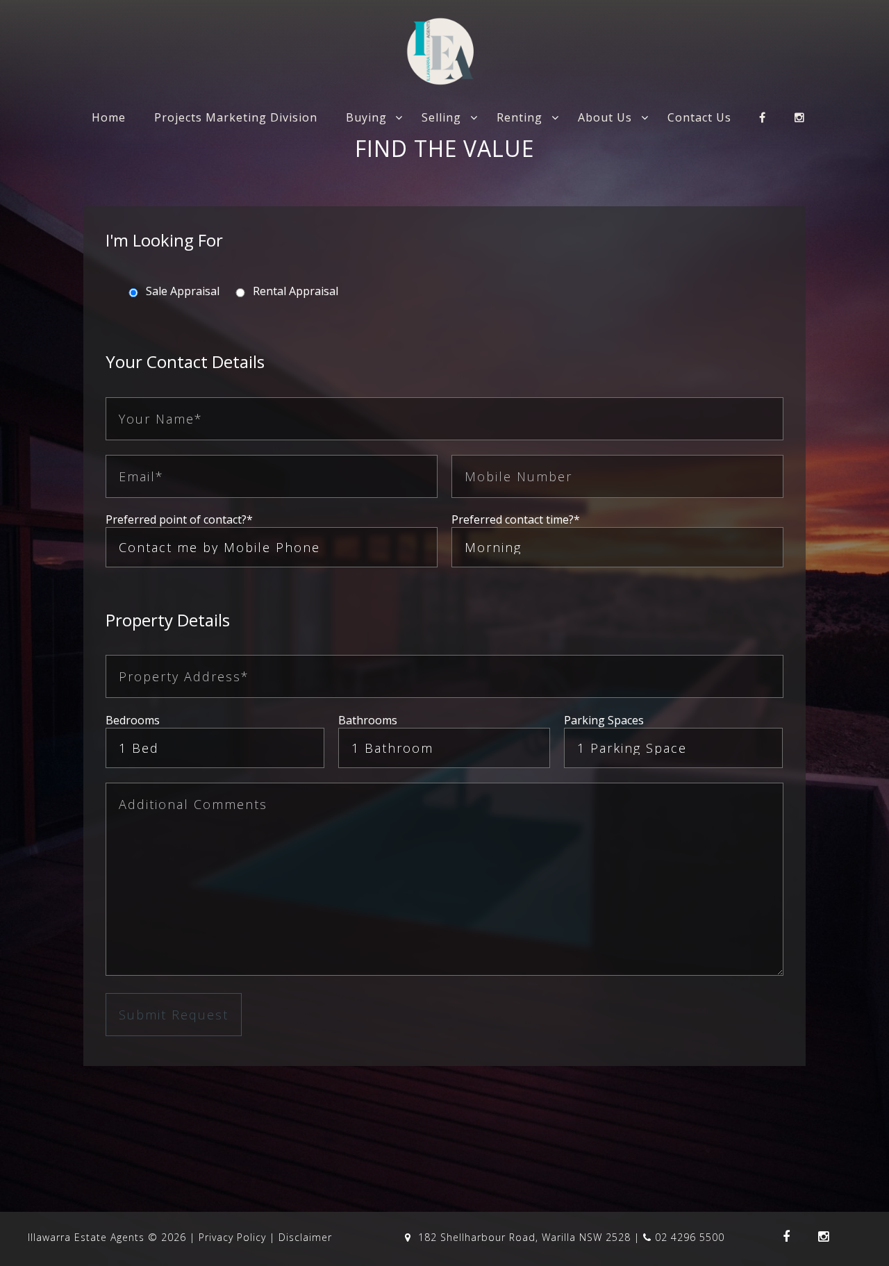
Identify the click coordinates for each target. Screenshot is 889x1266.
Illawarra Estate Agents (86, 1237)
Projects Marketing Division (235, 117)
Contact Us (699, 117)
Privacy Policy (232, 1237)
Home (109, 117)
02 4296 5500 (689, 1237)
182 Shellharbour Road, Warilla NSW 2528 (524, 1237)
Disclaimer (305, 1237)
